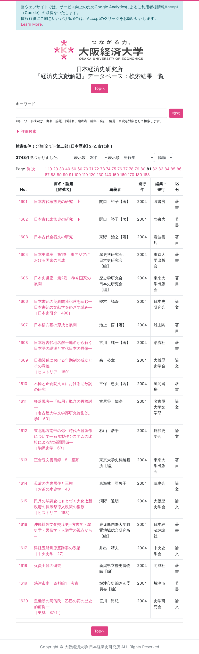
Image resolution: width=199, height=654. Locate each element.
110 (85, 174)
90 (65, 174)
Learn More (31, 24)
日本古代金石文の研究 (53, 236)
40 (67, 168)
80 (143, 168)
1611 (22, 401)
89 (59, 174)
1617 (23, 547)
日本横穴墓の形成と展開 (55, 324)
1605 (23, 277)
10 (50, 168)
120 (92, 174)
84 (167, 168)
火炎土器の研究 (47, 565)
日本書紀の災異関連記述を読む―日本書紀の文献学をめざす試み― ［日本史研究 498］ (63, 307)
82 (154, 168)
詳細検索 (28, 131)
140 (108, 174)
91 (71, 174)
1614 (23, 483)
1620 (23, 600)
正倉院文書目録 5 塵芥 (56, 459)
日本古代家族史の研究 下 (57, 219)
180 (138, 174)
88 (53, 174)
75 (114, 168)
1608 (23, 342)
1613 (23, 459)
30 (61, 168)
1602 (23, 219)
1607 (23, 324)
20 (55, 168)
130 (100, 174)
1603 (23, 236)
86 (179, 168)
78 (131, 168)
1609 (23, 360)
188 (146, 174)
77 (125, 168)
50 (73, 168)
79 (137, 168)
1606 (23, 301)
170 (131, 174)
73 (102, 168)
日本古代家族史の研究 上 (57, 201)
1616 (23, 524)
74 (108, 168)
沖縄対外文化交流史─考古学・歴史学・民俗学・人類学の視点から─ (63, 530)
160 (123, 174)
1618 (23, 565)
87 (47, 174)
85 (173, 168)
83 (160, 168)
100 (77, 174)
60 (79, 168)
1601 (23, 201)
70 (85, 168)
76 (119, 168)
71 (91, 168)
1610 (23, 383)
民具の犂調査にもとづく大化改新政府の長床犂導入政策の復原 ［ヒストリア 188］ (63, 506)
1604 (23, 254)
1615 (23, 500)
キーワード (25, 103)
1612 (23, 430)
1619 (23, 583)
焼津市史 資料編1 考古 (56, 583)
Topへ (99, 88)
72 (96, 168)
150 (115, 174)
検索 (176, 113)
